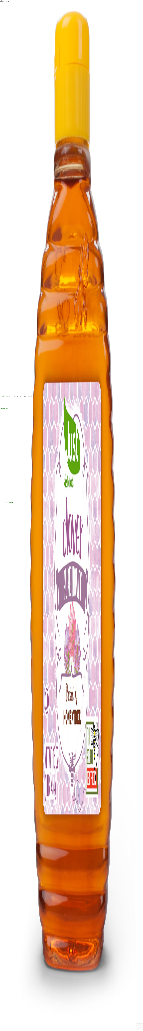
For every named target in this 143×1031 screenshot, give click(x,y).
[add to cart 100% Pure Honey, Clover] (5, 439)
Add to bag (5, 408)
